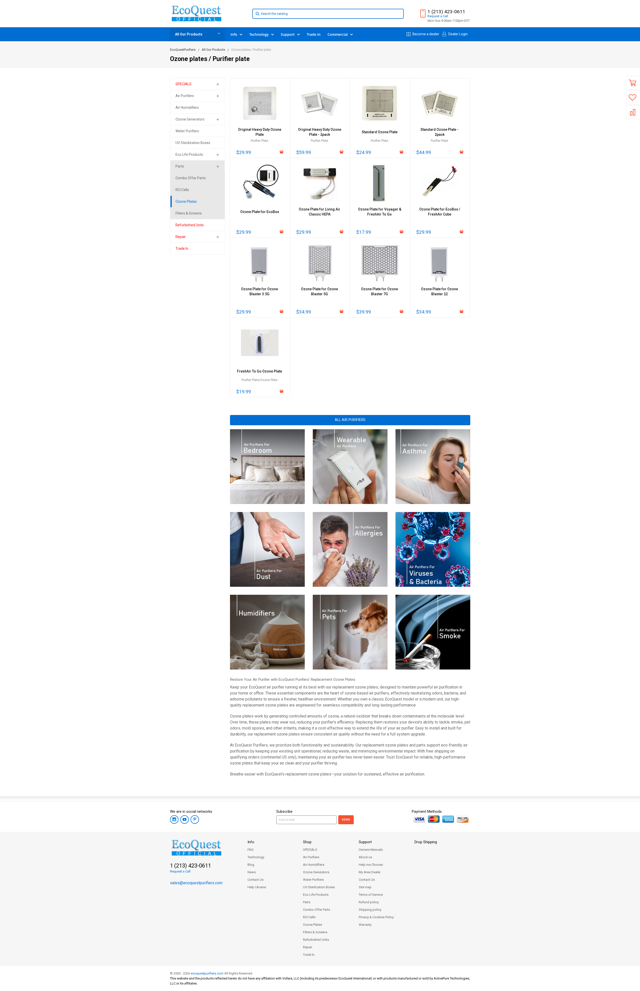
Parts (180, 166)
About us (365, 857)
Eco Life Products (189, 154)
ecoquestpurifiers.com (207, 973)
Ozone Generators (190, 119)
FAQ (251, 850)
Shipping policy (370, 910)
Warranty (365, 924)
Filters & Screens (315, 932)
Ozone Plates (312, 924)
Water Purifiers (313, 880)
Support (365, 842)
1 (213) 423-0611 (446, 12)
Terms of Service (371, 894)
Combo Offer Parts (316, 910)
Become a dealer (425, 34)
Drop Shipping (425, 842)
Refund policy (369, 902)
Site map (365, 887)
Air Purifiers (185, 96)
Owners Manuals (371, 850)
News (252, 872)
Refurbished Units (316, 940)
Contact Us (256, 880)
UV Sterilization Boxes (319, 887)
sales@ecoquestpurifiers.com (196, 882)
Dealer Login (458, 34)
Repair (181, 237)
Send (346, 819)
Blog (251, 864)
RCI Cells (309, 917)
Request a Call (180, 871)
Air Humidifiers (313, 864)
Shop (307, 842)
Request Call (438, 16)
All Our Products (188, 34)
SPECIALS (184, 84)
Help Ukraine (257, 887)
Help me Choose (371, 864)
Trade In (308, 954)
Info (251, 842)
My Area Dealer (369, 872)
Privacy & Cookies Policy (376, 917)
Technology (256, 857)
